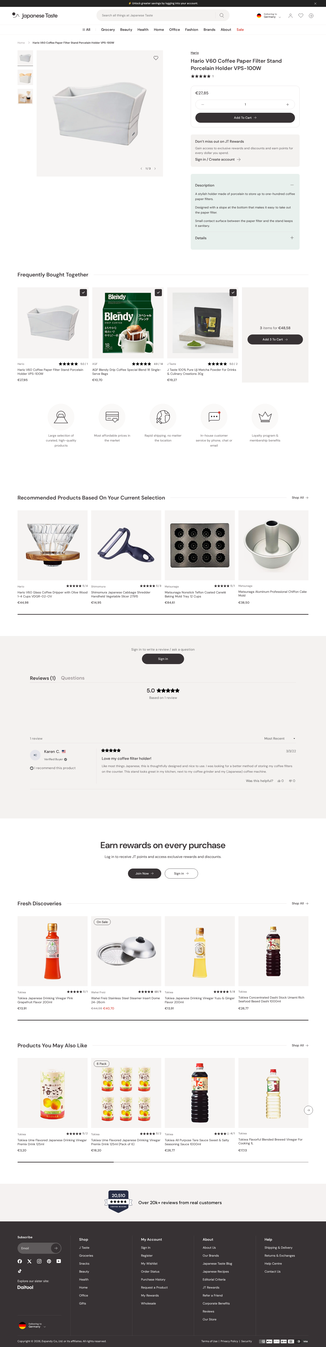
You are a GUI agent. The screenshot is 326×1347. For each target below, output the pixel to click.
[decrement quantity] (203, 104)
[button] (202, 76)
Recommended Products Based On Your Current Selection (91, 497)
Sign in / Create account (215, 159)
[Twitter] (29, 1261)
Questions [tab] (72, 678)
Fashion (191, 29)
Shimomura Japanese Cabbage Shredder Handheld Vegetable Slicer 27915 (120, 594)
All (88, 29)
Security (246, 1341)
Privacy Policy (229, 1341)
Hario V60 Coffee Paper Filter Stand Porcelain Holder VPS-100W (50, 372)
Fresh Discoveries (39, 903)
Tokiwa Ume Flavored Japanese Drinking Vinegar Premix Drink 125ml (52, 1142)
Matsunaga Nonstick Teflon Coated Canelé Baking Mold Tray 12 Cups (195, 594)
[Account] (290, 15)
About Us (209, 1248)
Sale (240, 29)
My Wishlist (149, 1263)
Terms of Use (209, 1341)
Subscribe (56, 1248)
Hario (195, 53)
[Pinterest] (49, 1261)
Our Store (209, 1319)
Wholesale (148, 1303)
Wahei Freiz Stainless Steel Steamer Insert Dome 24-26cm (125, 1000)
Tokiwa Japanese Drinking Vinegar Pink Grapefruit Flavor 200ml (45, 1000)
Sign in (163, 659)
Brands (209, 29)
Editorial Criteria (214, 1279)
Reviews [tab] (43, 678)
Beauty (126, 29)
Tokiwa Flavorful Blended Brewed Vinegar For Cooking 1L (270, 1141)
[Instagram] (39, 1261)
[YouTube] (59, 1261)
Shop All (298, 497)
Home (159, 29)
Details (200, 238)
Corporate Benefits (216, 1303)
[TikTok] (20, 1271)
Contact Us (273, 1271)
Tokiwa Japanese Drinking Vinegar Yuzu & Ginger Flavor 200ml (200, 1000)
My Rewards (150, 1295)
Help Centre (273, 1263)
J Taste (84, 1248)
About (226, 29)
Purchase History (153, 1279)
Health (143, 29)
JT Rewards (211, 1287)
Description (204, 185)
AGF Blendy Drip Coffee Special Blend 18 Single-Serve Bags (126, 372)
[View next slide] (155, 168)
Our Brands (211, 1256)
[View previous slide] (141, 168)
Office (174, 29)
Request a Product (154, 1287)
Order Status (150, 1271)
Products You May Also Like (52, 1045)
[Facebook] (20, 1261)
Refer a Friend (213, 1295)
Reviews (208, 1311)
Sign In (145, 1248)
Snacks (84, 1263)
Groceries (86, 1256)
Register (147, 1256)
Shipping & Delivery (279, 1248)
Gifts (82, 1303)
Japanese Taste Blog (217, 1263)
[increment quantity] (288, 104)
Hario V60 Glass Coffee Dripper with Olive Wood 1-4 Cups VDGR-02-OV (53, 594)
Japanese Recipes (216, 1271)
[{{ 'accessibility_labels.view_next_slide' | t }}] (308, 1110)
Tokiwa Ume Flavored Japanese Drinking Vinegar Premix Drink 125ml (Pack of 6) (125, 1142)
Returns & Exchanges (280, 1256)
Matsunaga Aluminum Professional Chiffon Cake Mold (272, 594)
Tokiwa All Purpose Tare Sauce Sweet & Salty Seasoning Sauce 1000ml (197, 1142)
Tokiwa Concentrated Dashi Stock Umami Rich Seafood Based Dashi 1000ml (271, 999)
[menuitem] (86, 30)
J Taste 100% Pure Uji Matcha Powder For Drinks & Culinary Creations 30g (201, 372)
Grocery (108, 29)
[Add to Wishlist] (155, 58)
